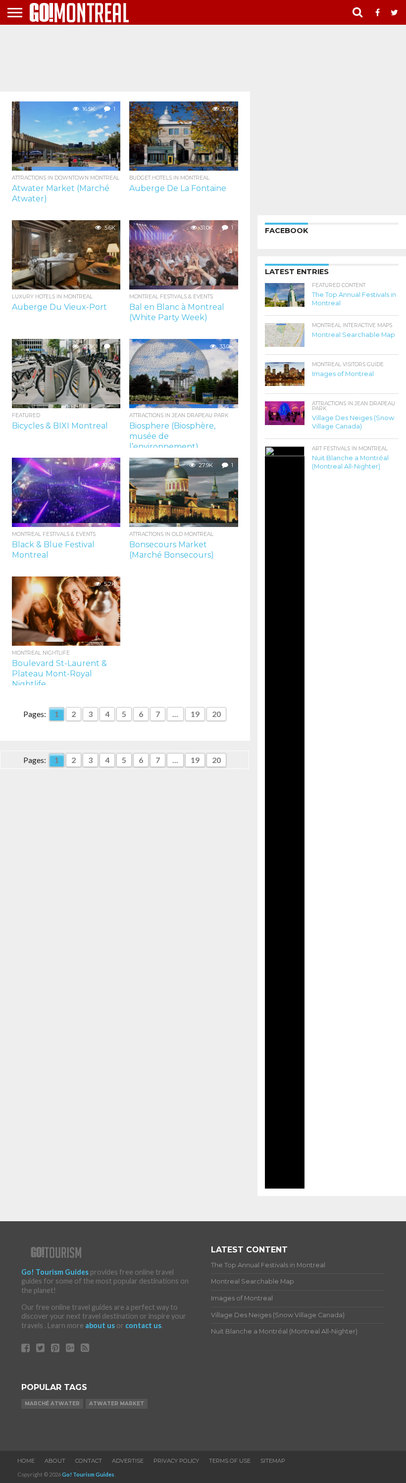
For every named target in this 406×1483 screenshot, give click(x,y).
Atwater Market (116, 1403)
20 (216, 713)
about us (100, 1325)
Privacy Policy (176, 1460)
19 (195, 713)
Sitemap (272, 1460)
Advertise (128, 1460)
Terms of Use (230, 1460)
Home (26, 1460)
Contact (88, 1460)
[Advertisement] (203, 54)
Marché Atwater (52, 1403)
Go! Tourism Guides (55, 1272)
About (55, 1460)
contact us (143, 1325)
